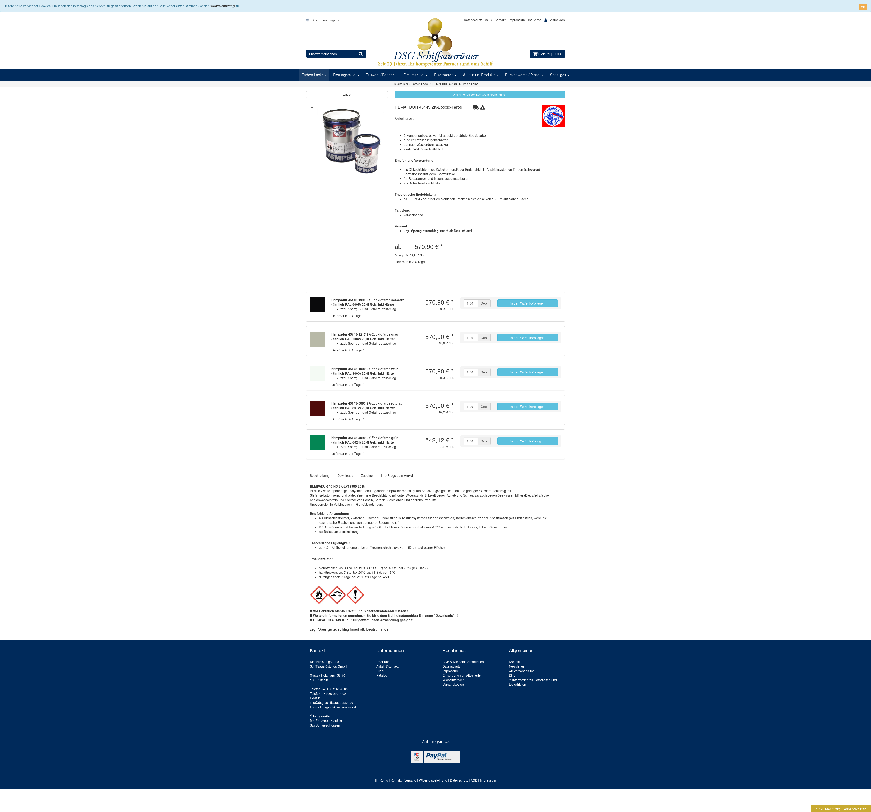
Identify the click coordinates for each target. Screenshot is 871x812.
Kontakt (500, 19)
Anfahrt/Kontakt (387, 666)
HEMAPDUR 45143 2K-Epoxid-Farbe (428, 107)
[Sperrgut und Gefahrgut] (476, 107)
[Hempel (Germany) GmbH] (553, 116)
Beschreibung (320, 475)
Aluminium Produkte (480, 74)
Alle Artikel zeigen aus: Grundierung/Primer (479, 94)
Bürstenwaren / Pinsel (523, 74)
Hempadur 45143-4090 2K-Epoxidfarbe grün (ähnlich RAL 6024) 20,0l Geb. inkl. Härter (365, 439)
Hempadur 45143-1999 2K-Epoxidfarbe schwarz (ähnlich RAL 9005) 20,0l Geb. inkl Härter (367, 302)
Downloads (345, 475)
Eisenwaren (444, 74)
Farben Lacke (313, 74)
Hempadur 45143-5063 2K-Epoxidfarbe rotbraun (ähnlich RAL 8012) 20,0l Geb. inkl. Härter (368, 405)
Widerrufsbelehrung (433, 780)
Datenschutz (473, 19)
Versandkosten (453, 684)
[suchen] (361, 54)
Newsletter (516, 666)
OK (863, 7)
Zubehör (367, 475)
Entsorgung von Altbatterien (462, 675)
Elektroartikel (414, 74)
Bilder (380, 670)
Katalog (381, 675)
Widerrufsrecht (453, 680)
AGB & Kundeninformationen (463, 661)
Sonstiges (558, 74)
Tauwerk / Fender (380, 74)
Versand (410, 780)
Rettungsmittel (345, 74)
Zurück (347, 94)
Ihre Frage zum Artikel (397, 475)
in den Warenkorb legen (527, 303)
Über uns (382, 661)
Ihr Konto (535, 19)
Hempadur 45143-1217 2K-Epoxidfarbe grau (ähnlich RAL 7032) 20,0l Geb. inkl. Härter (364, 336)
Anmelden (557, 19)
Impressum (517, 19)
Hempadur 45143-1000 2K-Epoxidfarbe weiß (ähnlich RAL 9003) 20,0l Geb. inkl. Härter (365, 371)
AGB (488, 19)
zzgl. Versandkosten (850, 809)
